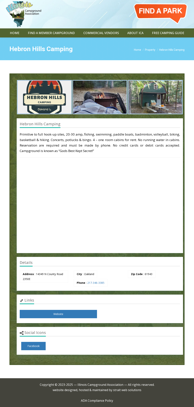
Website (58, 314)
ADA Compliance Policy (97, 400)
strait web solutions (127, 390)
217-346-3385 (95, 283)
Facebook (33, 346)
